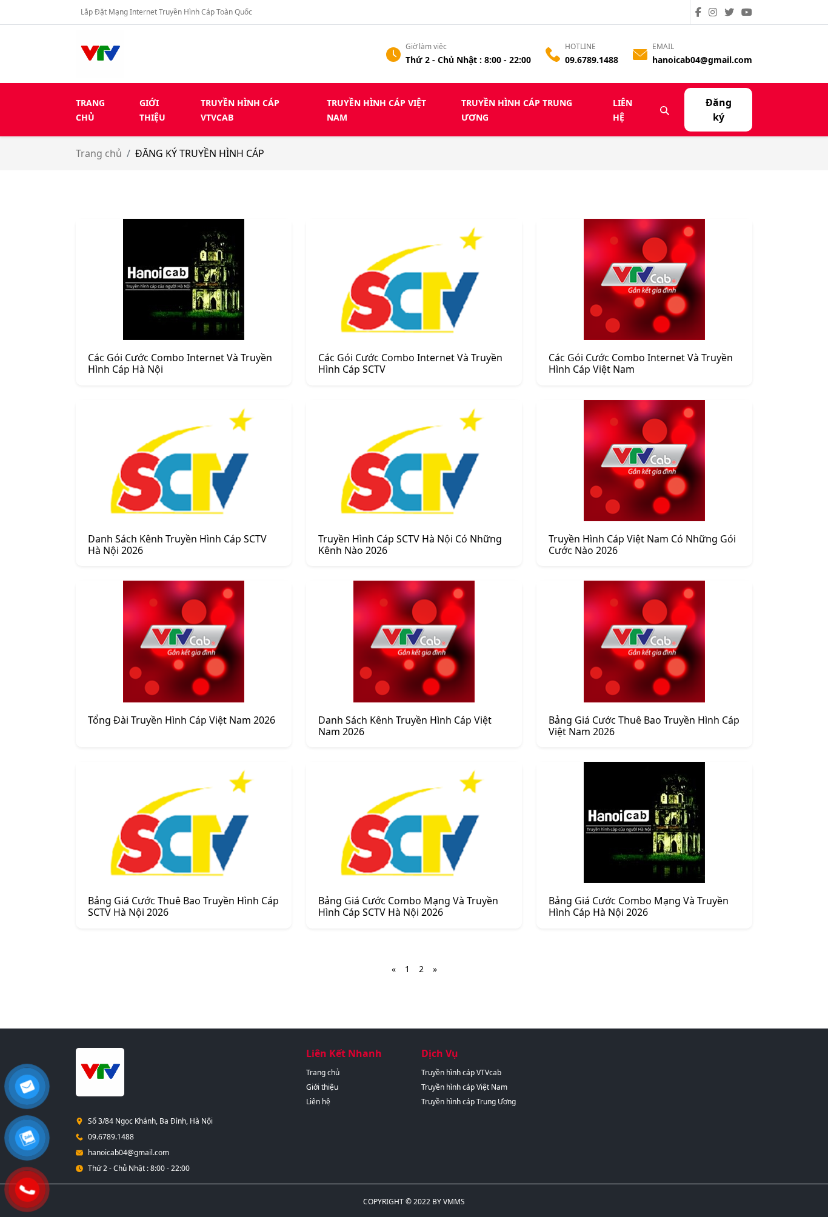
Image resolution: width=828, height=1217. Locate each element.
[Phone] (553, 53)
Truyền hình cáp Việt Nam (464, 1087)
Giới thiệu (322, 1087)
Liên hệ (318, 1101)
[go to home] (100, 1071)
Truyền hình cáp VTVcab (461, 1072)
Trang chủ (99, 153)
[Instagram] (715, 12)
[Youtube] (746, 12)
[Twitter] (731, 12)
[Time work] (393, 53)
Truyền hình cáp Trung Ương (468, 1101)
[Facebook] (700, 12)
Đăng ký (719, 110)
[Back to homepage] (100, 52)
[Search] (665, 110)
